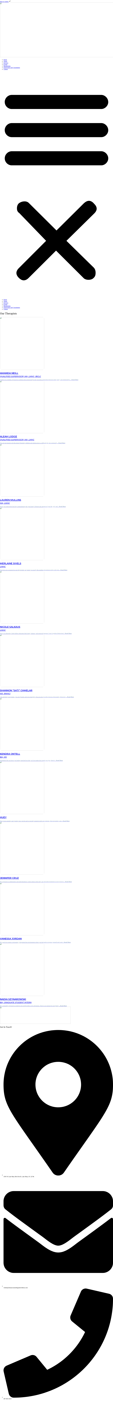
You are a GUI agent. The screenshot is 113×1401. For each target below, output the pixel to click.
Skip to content (4, 1)
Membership (7, 66)
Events (5, 64)
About (5, 61)
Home (5, 59)
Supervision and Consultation (12, 67)
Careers (6, 69)
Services (6, 63)
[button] (56, 184)
